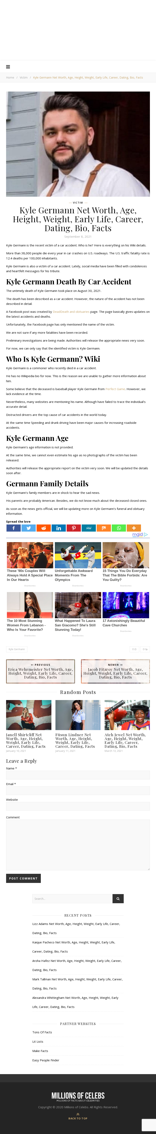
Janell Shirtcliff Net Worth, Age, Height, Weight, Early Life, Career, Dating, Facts (26, 740)
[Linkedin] (59, 528)
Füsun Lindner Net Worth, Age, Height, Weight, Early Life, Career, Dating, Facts (75, 740)
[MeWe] (89, 528)
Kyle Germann (17, 649)
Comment (13, 817)
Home (10, 77)
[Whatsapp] (119, 528)
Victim (24, 77)
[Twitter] (29, 528)
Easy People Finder (45, 1060)
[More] (134, 528)
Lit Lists (37, 1041)
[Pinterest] (74, 528)
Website (12, 799)
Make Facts (40, 1051)
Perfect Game (115, 389)
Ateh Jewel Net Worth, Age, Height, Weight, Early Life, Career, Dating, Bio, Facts (125, 740)
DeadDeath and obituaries (71, 312)
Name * (11, 768)
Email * (11, 784)
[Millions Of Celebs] (78, 30)
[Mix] (104, 528)
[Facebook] (13, 528)
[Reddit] (44, 528)
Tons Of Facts (42, 1032)
